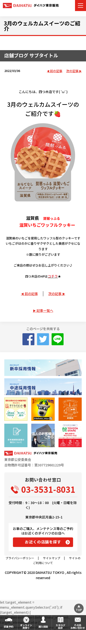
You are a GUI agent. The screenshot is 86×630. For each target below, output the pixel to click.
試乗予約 (8, 626)
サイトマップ (51, 558)
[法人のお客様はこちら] (42, 435)
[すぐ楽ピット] (15, 409)
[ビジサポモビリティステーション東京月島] (70, 409)
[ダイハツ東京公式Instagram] (42, 409)
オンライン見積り (26, 626)
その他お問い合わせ (77, 626)
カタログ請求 (60, 626)
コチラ (53, 276)
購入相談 (43, 626)
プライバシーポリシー (19, 558)
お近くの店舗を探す (43, 542)
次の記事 (72, 71)
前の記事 (56, 71)
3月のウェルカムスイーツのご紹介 (42, 25)
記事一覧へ (45, 310)
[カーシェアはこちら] (70, 435)
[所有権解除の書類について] (15, 435)
